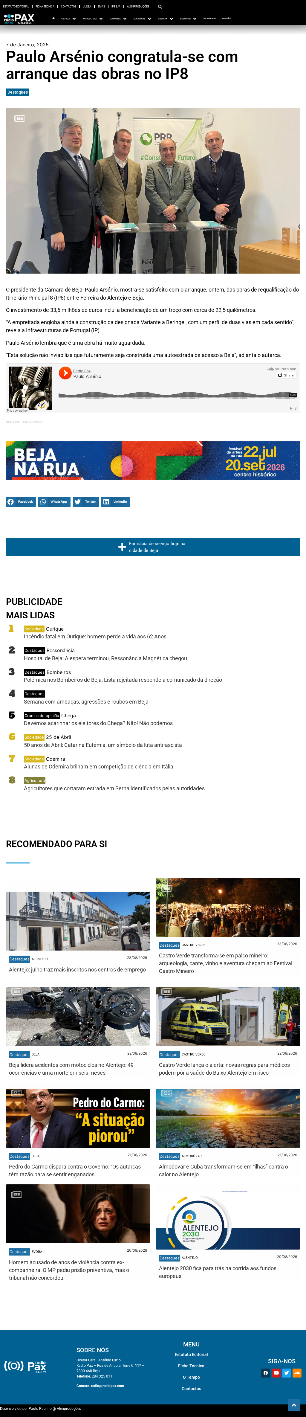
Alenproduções (138, 6)
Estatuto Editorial (16, 6)
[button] (21, 502)
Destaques (17, 92)
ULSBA (87, 6)
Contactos (68, 6)
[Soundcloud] (297, 1373)
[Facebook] (265, 1373)
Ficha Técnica (45, 6)
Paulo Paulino (40, 1409)
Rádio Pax (13, 421)
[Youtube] (276, 1373)
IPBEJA (115, 6)
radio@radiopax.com (107, 1386)
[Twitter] (286, 1373)
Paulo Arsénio (32, 421)
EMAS (101, 6)
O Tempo (191, 1377)
